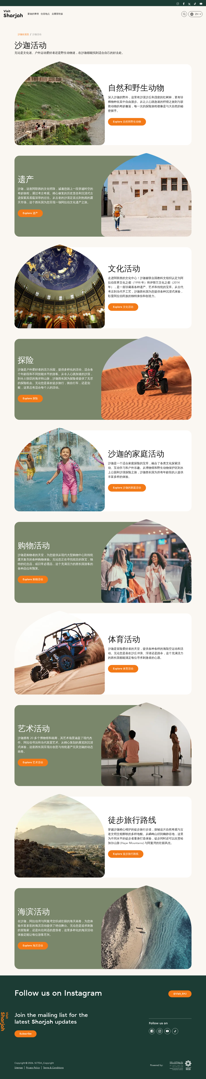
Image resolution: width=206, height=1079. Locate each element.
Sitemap (18, 1067)
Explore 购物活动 (33, 579)
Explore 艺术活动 (33, 762)
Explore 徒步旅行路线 (125, 854)
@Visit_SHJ (180, 994)
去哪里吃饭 (57, 14)
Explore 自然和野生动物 (127, 122)
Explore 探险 (30, 398)
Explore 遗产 (30, 213)
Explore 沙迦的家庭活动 (127, 488)
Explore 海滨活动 (33, 945)
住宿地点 (45, 14)
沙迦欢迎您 (23, 34)
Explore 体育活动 (123, 669)
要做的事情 (33, 14)
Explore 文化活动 (123, 307)
